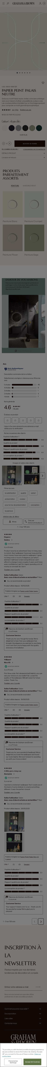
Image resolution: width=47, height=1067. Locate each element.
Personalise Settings (13, 1062)
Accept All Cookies (32, 1062)
